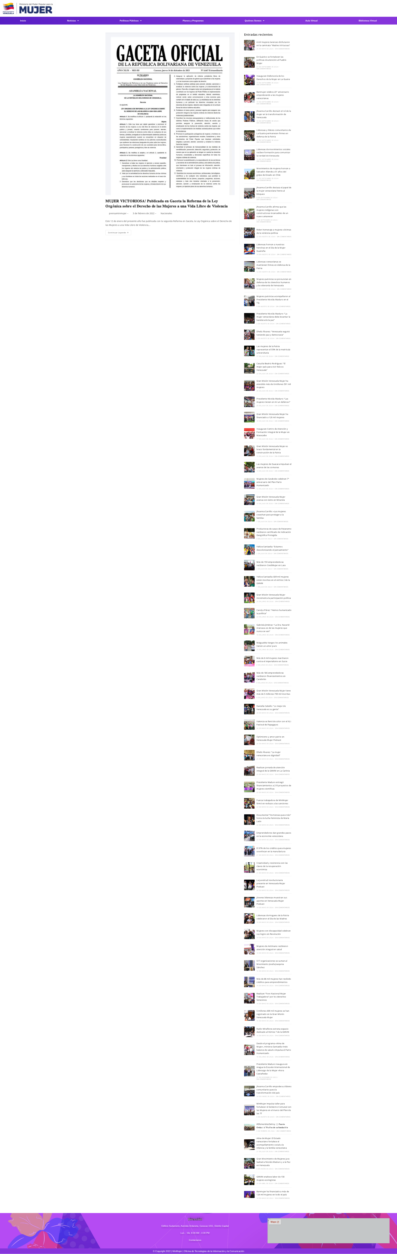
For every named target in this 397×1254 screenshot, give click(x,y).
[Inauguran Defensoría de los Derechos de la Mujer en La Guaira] (249, 80)
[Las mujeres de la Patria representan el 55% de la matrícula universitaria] (249, 351)
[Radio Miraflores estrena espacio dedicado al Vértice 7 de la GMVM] (249, 1031)
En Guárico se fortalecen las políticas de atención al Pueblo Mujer (271, 60)
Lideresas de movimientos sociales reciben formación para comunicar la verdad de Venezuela (273, 152)
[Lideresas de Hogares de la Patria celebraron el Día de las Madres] (249, 918)
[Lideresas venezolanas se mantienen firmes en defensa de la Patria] (249, 266)
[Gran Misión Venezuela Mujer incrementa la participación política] (249, 598)
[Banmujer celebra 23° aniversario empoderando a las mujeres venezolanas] (249, 97)
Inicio (23, 20)
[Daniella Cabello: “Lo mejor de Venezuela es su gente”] (249, 709)
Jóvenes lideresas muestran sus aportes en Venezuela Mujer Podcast (271, 900)
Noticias (71, 20)
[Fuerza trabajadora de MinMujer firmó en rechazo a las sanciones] (249, 803)
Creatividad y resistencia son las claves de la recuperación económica (272, 866)
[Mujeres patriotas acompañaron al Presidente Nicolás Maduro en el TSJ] (249, 301)
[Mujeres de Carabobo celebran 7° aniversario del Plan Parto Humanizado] (249, 483)
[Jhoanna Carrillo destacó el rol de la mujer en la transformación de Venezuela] (249, 116)
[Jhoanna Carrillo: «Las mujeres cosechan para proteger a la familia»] (249, 516)
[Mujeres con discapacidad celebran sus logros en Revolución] (249, 934)
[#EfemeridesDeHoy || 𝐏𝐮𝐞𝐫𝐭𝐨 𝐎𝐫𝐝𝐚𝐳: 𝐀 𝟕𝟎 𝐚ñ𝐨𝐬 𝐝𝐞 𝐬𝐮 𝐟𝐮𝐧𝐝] (249, 1127)
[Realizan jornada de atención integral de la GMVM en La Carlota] (249, 770)
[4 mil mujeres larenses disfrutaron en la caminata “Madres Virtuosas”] (249, 45)
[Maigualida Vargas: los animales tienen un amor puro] (249, 646)
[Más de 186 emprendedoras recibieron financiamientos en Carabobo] (249, 677)
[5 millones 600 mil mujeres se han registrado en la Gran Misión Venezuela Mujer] (249, 1015)
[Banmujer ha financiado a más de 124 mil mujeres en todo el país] (249, 1194)
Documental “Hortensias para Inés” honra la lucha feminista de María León (273, 818)
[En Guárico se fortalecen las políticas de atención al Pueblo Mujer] (249, 62)
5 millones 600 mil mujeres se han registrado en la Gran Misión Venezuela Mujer (272, 1014)
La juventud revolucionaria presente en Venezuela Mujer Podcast (270, 883)
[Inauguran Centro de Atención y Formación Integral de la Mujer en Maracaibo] (249, 433)
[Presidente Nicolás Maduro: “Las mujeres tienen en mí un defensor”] (249, 402)
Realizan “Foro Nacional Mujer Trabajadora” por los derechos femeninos (271, 996)
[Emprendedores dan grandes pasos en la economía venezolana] (249, 836)
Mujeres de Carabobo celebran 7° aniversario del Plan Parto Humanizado (272, 482)
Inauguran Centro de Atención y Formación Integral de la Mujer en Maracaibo (273, 432)
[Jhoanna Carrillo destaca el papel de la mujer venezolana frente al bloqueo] (249, 193)
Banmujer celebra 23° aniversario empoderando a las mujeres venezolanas (272, 95)
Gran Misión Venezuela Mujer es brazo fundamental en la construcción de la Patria (272, 449)
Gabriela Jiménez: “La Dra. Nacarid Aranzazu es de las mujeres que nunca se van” (273, 628)
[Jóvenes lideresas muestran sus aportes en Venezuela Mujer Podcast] (249, 902)
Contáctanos (195, 1240)
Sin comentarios (282, 49)
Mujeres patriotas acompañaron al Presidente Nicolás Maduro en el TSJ (273, 299)
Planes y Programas (193, 20)
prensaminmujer (118, 213)
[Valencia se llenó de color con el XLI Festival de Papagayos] (249, 724)
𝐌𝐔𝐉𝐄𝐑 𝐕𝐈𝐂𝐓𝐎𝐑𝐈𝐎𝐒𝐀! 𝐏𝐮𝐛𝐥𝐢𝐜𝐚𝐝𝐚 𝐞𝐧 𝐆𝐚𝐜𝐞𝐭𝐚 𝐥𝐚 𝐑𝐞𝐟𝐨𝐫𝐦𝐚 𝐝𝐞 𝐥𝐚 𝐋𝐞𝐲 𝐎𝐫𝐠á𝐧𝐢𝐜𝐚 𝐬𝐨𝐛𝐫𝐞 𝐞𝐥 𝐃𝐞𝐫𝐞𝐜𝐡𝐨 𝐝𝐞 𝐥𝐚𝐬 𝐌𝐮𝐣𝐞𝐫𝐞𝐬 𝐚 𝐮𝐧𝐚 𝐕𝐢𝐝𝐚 (166, 203)
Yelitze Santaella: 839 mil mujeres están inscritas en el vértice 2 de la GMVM (273, 580)
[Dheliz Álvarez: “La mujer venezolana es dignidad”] (249, 755)
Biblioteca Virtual (368, 20)
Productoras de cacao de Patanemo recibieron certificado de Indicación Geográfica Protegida (273, 532)
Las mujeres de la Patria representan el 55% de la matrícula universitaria (273, 349)
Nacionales (166, 213)
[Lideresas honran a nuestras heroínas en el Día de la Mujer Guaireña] (249, 249)
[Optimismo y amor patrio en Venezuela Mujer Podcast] (249, 740)
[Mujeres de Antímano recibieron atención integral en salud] (249, 949)
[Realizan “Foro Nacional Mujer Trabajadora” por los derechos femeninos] (249, 998)
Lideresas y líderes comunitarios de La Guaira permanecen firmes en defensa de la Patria (273, 133)
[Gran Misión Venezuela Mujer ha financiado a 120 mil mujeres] (249, 417)
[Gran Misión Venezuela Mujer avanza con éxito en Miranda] (249, 499)
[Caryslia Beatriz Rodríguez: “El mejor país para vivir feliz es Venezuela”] (249, 368)
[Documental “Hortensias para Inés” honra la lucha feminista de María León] (249, 819)
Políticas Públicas (129, 20)
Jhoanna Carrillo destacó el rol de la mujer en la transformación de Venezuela (273, 114)
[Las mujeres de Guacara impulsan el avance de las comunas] (249, 467)
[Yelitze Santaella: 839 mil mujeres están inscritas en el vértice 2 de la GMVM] (249, 581)
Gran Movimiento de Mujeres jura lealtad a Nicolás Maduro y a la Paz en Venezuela (273, 1162)
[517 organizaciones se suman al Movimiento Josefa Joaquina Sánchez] (249, 965)
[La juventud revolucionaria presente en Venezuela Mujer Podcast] (249, 885)
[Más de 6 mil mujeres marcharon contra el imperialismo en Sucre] (249, 661)
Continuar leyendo (119, 232)
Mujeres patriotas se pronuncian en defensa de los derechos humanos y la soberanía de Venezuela (273, 282)
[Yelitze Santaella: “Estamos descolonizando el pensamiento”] (249, 549)
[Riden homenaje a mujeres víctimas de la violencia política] (249, 233)
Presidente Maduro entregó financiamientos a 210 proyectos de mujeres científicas (273, 785)
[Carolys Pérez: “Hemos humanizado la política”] (249, 613)
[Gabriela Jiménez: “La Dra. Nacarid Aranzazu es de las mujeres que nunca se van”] (249, 629)
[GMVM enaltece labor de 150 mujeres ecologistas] (249, 1180)
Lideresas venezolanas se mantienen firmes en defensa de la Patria (273, 265)
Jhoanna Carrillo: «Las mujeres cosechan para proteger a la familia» (271, 514)
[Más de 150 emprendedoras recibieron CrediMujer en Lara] (249, 565)
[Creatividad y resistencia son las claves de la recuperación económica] (249, 867)
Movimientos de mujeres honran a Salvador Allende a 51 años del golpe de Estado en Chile (273, 171)
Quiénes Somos (253, 20)
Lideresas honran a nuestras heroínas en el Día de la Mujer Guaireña (270, 247)
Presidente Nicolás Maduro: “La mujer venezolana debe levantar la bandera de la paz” (273, 317)
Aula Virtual (311, 20)
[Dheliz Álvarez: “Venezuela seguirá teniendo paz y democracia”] (249, 334)
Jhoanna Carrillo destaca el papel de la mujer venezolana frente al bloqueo (273, 190)
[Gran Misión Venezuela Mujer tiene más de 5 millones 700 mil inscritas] (249, 693)
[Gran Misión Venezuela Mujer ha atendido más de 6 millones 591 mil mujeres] (249, 385)
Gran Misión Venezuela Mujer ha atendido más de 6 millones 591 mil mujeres (273, 384)
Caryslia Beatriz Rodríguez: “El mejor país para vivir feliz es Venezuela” (270, 366)
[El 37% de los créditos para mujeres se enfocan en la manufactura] (249, 851)
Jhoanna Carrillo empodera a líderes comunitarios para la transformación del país (273, 1089)
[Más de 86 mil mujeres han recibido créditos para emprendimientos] (249, 982)
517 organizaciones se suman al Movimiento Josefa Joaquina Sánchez (271, 964)
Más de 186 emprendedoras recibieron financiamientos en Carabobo (271, 676)
